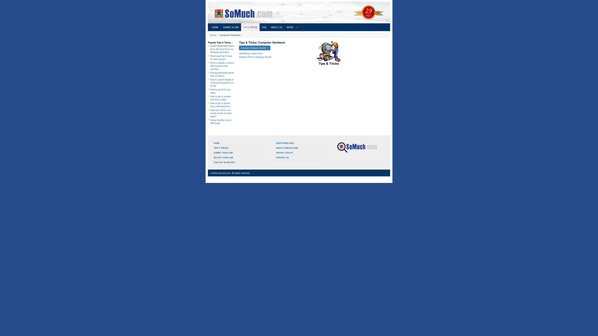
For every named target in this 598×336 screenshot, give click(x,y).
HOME (216, 27)
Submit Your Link (223, 152)
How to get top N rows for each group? (221, 57)
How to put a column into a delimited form (220, 105)
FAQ (264, 27)
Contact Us (282, 157)
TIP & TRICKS (250, 27)
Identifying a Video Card (251, 53)
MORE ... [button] (291, 27)
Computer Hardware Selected (254, 48)
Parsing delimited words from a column (222, 74)
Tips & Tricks (221, 147)
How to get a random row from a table (220, 98)
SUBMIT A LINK (231, 27)
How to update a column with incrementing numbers (222, 65)
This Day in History (224, 162)
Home (213, 35)
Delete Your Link (223, 157)
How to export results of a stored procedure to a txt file (222, 82)
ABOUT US (276, 27)
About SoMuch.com (287, 147)
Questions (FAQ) (285, 143)
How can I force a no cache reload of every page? (221, 113)
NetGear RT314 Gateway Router (255, 56)
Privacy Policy (284, 152)
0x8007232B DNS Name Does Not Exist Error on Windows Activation (222, 49)
